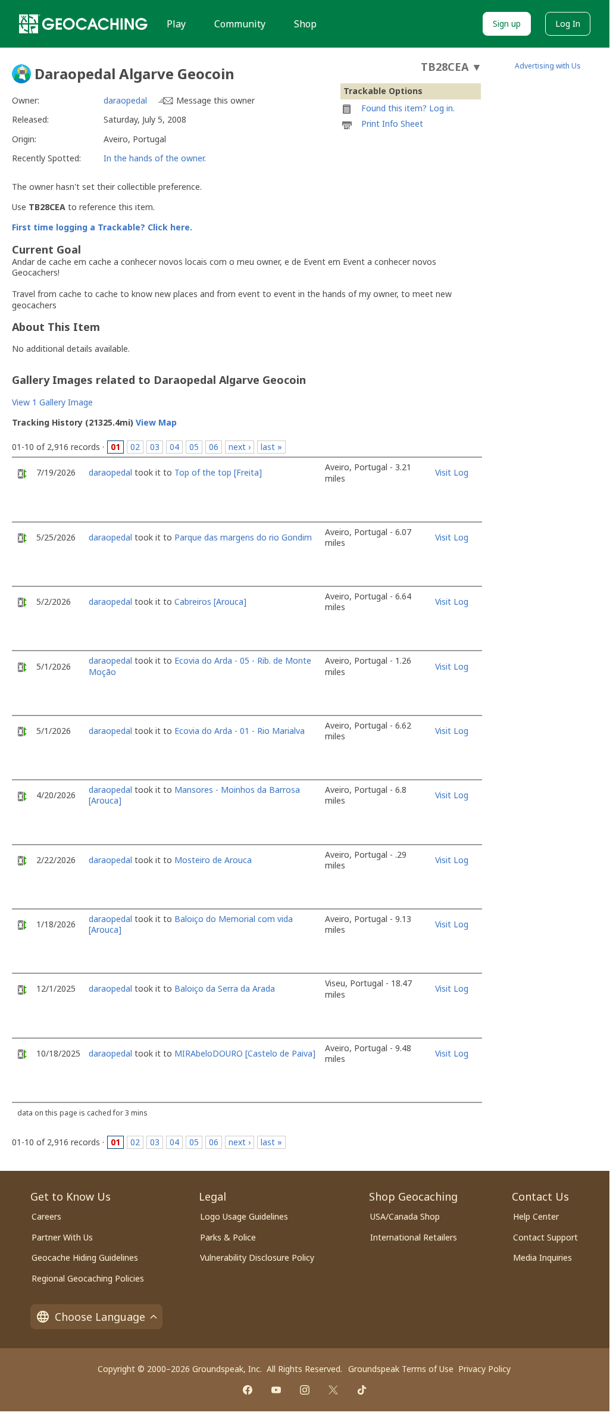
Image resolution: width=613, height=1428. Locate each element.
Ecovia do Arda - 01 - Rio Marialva (239, 730)
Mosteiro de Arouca (213, 859)
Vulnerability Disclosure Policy (257, 1257)
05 (194, 446)
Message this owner (215, 100)
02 (135, 446)
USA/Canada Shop (405, 1216)
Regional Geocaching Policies (88, 1278)
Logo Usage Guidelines (244, 1216)
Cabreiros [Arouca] (210, 601)
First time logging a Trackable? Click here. (102, 227)
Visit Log (451, 472)
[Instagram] (305, 1390)
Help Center (536, 1216)
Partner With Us (62, 1237)
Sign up (507, 23)
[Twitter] (333, 1390)
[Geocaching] (83, 24)
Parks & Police (228, 1237)
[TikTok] (362, 1390)
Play (176, 23)
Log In (567, 23)
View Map (156, 422)
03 (154, 446)
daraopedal (125, 100)
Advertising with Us (548, 66)
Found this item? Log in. (408, 108)
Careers (46, 1216)
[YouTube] (276, 1390)
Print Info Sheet (392, 123)
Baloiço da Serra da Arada (224, 988)
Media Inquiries (542, 1257)
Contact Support (545, 1237)
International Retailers (413, 1237)
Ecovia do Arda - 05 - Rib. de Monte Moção (200, 666)
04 (174, 446)
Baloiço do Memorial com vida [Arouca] (191, 924)
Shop (305, 23)
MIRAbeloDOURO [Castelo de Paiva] (244, 1053)
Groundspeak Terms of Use (401, 1368)
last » (271, 446)
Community (239, 23)
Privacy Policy (484, 1368)
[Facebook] (247, 1390)
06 (213, 446)
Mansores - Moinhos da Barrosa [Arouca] (194, 795)
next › (240, 446)
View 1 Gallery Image (52, 402)
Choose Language (100, 1317)
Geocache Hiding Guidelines (85, 1257)
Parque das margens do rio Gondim (243, 537)
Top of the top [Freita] (218, 472)
